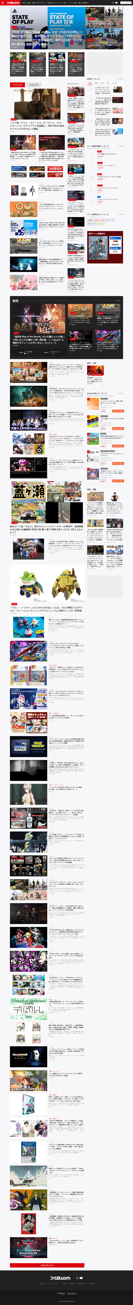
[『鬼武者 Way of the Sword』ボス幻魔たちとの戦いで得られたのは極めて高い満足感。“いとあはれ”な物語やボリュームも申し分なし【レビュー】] (23, 142)
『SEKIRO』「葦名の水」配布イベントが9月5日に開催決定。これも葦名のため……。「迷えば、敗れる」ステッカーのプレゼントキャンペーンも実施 (66, 813)
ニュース (70, 3)
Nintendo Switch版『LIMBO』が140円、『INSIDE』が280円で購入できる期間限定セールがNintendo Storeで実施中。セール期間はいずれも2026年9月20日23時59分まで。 (66, 770)
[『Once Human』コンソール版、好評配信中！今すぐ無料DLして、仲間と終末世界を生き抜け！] (28, 1247)
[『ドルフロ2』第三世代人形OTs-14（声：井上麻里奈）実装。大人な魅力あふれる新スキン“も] (28, 794)
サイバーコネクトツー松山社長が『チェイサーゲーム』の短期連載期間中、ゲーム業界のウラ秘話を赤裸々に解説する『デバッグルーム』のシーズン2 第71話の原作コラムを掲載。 (66, 1009)
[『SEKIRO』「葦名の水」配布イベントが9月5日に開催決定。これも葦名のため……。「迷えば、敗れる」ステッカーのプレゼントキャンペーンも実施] (28, 818)
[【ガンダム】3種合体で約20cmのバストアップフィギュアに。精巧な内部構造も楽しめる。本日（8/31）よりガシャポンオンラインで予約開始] (28, 865)
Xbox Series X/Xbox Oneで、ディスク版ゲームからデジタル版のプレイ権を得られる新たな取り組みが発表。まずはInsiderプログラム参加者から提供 (76, 233)
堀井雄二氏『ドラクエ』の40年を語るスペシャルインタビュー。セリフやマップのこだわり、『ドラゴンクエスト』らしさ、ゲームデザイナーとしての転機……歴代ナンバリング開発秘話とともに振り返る (114, 508)
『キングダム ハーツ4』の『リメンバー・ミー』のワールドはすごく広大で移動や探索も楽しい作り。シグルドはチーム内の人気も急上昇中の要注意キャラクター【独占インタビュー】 (76, 207)
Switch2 (28, 3)
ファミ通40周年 (55, 713)
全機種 (90, 220)
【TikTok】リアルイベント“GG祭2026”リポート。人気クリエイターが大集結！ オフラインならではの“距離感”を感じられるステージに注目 (66, 415)
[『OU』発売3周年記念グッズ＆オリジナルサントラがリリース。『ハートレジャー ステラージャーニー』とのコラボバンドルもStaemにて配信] (23, 209)
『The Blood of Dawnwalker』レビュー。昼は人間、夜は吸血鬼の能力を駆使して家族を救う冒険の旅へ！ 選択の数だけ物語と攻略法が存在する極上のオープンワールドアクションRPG (52, 156)
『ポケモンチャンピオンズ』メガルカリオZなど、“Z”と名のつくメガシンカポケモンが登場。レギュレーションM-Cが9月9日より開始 (108, 345)
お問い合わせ (42, 1283)
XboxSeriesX (100, 224)
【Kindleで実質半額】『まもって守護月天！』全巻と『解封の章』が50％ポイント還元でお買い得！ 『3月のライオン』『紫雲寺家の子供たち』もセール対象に (66, 1123)
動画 (75, 3)
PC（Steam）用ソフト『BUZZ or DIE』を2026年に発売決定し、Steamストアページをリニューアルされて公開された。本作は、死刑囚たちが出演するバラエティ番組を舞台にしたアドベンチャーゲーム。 (66, 961)
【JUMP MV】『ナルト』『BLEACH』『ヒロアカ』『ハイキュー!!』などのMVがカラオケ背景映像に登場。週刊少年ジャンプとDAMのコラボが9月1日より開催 (66, 980)
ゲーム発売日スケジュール (98, 214)
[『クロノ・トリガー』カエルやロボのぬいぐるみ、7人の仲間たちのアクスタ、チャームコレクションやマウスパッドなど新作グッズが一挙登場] (47, 583)
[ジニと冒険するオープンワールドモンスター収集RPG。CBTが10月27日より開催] (28, 1080)
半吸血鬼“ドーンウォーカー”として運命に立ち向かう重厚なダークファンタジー (95, 381)
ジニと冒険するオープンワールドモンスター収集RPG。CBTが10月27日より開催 (66, 1075)
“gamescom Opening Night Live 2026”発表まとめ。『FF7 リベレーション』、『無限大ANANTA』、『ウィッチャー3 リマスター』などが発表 (114, 535)
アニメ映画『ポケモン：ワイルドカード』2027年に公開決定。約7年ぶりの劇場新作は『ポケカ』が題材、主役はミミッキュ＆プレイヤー (66, 836)
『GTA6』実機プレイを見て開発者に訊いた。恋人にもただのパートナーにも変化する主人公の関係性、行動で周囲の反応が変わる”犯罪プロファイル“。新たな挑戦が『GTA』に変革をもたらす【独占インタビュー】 (76, 103)
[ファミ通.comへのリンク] (13, 3)
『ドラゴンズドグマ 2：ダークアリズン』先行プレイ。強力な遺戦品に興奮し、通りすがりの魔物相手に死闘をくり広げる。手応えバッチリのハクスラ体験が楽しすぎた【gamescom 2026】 (76, 284)
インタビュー (91, 19)
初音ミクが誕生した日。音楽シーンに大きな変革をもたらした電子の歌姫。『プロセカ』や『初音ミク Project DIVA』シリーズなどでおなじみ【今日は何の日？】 (66, 1099)
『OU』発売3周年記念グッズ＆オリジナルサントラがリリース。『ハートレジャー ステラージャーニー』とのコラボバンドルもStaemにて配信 (51, 206)
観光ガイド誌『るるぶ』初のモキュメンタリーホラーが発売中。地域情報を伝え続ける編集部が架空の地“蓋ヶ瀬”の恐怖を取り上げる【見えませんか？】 (46, 529)
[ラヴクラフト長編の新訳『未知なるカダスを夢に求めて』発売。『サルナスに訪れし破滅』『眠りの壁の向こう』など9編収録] (28, 1152)
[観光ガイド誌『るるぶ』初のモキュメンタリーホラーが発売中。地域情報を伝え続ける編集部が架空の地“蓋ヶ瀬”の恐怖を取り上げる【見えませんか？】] (47, 502)
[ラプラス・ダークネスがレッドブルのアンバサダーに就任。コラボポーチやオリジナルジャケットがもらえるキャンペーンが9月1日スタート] (28, 698)
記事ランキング (93, 79)
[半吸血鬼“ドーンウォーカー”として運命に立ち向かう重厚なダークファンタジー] (95, 370)
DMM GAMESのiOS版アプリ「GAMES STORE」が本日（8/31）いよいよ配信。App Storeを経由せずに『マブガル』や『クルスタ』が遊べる (51, 280)
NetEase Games (53, 1245)
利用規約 (64, 1283)
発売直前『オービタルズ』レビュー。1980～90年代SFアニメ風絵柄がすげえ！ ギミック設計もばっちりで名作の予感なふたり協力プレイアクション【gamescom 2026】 (57, 67)
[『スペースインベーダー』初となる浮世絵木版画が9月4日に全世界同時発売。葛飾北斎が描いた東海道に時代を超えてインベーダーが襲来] (28, 746)
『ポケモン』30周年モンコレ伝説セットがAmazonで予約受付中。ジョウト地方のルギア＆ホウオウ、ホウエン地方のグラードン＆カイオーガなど (66, 669)
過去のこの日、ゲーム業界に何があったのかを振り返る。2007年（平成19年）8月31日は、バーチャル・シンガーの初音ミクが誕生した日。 (66, 1103)
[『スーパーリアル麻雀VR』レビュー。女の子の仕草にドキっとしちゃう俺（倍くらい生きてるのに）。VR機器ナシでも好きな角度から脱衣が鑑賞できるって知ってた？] (95, 496)
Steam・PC (91, 224)
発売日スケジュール (53, 3)
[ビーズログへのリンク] (72, 1293)
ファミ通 (51, 720)
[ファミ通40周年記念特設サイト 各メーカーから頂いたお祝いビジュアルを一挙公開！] (28, 722)
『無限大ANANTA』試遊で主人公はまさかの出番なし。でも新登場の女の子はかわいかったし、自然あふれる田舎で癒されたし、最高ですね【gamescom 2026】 (18, 67)
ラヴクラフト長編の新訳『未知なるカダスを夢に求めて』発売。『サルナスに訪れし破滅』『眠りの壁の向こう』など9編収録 (66, 1147)
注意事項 (72, 1283)
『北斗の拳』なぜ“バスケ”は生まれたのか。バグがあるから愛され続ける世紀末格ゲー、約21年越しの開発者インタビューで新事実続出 (76, 128)
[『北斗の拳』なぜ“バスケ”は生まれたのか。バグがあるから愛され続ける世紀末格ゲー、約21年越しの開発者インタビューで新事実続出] (76, 117)
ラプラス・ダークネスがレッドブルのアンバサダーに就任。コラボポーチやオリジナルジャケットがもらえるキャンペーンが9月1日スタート (66, 693)
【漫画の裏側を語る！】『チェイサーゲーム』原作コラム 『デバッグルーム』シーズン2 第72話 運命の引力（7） (66, 1003)
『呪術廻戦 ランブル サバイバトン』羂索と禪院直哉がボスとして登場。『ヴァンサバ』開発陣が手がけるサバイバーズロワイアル (66, 1194)
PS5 (38, 3)
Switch (34, 3)
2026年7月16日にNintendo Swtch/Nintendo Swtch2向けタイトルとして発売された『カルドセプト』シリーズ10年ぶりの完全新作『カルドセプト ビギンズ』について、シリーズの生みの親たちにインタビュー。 (66, 890)
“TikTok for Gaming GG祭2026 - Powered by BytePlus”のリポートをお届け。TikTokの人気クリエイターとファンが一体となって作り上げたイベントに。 (66, 420)
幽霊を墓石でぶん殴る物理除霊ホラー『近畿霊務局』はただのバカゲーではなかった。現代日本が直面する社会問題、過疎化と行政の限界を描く (51, 261)
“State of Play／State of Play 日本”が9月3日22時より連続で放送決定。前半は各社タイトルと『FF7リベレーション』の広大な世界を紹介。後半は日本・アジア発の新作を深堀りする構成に (47, 38)
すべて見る (120, 78)
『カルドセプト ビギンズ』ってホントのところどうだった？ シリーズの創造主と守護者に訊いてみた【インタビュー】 (103, 23)
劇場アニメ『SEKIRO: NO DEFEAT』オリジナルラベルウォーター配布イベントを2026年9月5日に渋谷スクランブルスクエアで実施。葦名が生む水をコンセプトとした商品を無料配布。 (66, 818)
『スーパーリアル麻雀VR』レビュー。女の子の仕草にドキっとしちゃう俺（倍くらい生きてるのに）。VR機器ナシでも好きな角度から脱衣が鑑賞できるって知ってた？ (95, 508)
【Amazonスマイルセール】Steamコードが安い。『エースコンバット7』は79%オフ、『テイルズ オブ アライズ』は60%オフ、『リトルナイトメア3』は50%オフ (66, 438)
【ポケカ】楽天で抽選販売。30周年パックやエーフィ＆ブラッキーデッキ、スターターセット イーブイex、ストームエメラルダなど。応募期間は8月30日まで (95, 535)
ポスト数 (114, 83)
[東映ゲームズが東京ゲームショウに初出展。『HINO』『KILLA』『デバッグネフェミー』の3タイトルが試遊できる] (28, 1176)
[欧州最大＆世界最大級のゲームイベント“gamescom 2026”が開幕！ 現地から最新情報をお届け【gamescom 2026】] (76, 248)
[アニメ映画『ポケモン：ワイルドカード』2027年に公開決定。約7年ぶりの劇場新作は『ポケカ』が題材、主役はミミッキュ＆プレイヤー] (28, 842)
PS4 (113, 220)
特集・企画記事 (82, 3)
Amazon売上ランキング (97, 393)
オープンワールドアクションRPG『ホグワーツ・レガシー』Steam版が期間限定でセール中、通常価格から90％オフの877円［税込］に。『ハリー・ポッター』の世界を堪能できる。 (66, 913)
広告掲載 (91, 1283)
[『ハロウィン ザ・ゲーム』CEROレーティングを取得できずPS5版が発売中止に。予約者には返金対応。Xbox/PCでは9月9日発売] (28, 1056)
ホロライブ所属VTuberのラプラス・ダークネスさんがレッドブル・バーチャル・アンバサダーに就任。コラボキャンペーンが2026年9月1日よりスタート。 (66, 699)
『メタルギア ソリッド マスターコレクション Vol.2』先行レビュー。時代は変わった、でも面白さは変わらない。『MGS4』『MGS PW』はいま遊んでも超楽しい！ (95, 561)
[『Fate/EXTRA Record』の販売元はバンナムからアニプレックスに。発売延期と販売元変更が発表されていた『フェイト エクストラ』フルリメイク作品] (28, 937)
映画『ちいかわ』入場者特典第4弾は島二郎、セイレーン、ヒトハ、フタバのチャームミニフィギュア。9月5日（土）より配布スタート (66, 622)
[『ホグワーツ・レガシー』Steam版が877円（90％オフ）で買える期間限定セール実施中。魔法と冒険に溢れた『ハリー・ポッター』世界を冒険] (28, 913)
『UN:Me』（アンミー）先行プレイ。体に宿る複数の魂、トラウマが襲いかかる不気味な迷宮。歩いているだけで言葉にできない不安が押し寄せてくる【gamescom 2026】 (76, 180)
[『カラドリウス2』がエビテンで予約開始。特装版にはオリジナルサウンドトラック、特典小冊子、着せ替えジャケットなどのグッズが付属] (23, 191)
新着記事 (33, 84)
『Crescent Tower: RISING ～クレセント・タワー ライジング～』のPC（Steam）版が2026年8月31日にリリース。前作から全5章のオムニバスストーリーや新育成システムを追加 (66, 468)
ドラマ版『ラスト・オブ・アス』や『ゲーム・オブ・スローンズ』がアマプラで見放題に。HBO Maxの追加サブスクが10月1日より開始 (37, 125)
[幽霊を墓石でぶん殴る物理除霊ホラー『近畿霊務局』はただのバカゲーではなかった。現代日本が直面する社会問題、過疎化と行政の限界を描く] (23, 264)
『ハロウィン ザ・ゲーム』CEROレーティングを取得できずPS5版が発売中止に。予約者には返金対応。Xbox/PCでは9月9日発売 (66, 1051)
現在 (90, 83)
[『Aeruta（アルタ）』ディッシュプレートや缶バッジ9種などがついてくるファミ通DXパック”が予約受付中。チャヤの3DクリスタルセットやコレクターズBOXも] (28, 372)
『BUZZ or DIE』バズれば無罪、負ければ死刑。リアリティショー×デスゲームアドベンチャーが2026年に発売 (66, 956)
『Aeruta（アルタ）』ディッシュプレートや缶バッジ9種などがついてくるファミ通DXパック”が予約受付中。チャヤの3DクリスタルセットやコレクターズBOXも (66, 367)
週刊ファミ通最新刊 (97, 233)
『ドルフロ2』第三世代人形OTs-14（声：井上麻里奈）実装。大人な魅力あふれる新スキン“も (65, 788)
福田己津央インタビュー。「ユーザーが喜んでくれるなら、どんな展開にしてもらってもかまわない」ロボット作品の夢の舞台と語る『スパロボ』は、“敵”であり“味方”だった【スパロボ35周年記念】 (114, 561)
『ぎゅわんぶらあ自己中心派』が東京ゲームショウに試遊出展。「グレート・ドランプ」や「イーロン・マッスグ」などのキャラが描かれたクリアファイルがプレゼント (66, 543)
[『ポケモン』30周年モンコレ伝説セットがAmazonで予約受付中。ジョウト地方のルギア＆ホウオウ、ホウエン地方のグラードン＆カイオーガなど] (28, 674)
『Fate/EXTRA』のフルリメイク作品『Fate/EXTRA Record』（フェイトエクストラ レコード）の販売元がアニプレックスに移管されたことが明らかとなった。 (66, 937)
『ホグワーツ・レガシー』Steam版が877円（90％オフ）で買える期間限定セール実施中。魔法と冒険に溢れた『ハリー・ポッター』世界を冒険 (66, 908)
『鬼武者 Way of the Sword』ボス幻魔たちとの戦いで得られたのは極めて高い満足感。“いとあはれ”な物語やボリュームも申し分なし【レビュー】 (23, 155)
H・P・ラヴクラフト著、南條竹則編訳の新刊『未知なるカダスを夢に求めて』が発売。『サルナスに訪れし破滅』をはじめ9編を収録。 (66, 1151)
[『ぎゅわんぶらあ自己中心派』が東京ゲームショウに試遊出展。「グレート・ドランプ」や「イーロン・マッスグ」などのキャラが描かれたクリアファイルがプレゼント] (28, 549)
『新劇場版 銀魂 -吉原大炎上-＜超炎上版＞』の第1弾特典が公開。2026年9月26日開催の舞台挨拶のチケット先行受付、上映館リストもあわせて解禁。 (66, 1033)
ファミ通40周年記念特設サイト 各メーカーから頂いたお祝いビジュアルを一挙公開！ (66, 717)
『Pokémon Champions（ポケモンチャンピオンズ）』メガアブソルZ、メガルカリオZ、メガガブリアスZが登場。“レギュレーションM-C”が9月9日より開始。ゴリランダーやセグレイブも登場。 (66, 651)
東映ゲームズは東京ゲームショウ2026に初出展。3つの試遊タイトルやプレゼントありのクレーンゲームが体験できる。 (66, 1175)
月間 (107, 83)
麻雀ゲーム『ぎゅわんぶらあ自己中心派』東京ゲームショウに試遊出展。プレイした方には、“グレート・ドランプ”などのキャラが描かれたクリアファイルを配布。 (66, 549)
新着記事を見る (47, 1265)
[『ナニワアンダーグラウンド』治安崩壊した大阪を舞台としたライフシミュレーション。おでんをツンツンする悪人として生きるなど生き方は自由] (23, 246)
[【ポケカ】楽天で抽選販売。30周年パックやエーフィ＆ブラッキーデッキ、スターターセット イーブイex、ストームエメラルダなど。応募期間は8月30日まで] (95, 523)
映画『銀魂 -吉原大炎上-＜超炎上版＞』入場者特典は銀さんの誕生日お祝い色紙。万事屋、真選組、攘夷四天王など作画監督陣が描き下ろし (66, 1027)
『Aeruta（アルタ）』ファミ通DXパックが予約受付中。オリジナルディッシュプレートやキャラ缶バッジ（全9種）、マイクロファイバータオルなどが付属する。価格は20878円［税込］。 (66, 372)
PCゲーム (43, 3)
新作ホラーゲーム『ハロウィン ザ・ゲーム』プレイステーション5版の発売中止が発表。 (66, 1056)
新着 (24, 3)
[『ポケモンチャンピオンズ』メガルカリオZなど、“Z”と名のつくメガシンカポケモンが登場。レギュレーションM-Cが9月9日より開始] (107, 337)
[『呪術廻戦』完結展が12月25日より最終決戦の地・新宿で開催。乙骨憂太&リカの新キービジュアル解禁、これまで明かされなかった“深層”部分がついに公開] (28, 1223)
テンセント (51, 1077)
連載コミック (52, 999)
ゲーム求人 (63, 3)
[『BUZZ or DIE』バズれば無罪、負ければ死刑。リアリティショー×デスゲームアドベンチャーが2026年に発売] (28, 961)
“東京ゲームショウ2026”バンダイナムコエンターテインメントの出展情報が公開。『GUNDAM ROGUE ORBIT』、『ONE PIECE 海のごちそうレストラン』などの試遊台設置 (66, 396)
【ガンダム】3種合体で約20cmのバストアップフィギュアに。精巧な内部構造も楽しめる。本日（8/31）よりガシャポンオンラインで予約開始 (66, 860)
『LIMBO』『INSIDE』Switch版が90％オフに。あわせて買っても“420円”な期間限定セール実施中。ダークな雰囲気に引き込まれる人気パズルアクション (66, 765)
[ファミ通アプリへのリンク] (61, 1293)
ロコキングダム (55, 1071)
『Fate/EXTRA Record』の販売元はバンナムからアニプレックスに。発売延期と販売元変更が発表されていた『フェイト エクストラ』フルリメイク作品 (66, 932)
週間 (102, 83)
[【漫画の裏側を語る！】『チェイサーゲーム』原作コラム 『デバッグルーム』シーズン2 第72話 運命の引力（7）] (28, 1009)
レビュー (90, 40)
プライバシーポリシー (54, 1283)
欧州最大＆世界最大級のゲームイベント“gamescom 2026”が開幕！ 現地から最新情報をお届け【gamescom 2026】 (76, 259)
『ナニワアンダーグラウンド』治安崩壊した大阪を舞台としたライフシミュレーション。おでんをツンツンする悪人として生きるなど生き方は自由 (51, 243)
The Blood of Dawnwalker (97, 374)
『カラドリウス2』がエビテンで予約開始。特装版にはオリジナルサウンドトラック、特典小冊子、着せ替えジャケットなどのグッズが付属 (51, 188)
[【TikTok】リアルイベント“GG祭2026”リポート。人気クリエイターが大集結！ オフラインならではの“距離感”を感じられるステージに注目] (28, 420)
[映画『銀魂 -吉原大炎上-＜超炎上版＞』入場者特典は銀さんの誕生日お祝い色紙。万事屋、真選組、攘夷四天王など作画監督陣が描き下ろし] (28, 1032)
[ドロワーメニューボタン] (2, 2)
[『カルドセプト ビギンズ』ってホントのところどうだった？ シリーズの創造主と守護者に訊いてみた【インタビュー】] (104, 17)
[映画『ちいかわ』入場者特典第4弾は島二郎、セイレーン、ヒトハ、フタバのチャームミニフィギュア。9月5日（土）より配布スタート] (28, 627)
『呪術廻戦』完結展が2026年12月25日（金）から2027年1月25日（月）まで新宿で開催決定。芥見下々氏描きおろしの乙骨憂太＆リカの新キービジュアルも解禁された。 (66, 1224)
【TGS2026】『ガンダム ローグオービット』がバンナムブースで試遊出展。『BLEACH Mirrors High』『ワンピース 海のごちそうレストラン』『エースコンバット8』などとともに (66, 391)
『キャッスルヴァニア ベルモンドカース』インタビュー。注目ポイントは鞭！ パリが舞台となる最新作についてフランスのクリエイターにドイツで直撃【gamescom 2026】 (75, 67)
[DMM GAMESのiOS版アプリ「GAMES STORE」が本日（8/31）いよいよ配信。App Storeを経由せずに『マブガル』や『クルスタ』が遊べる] (23, 282)
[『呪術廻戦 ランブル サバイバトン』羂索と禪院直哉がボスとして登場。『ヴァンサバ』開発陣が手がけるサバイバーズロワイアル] (28, 1199)
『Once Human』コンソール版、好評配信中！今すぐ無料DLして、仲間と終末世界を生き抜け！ (66, 1242)
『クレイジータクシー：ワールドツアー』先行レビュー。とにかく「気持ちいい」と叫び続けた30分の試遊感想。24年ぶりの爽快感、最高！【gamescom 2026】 (104, 44)
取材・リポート (16, 61)
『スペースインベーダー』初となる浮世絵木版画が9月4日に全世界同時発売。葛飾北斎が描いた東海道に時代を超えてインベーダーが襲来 (66, 741)
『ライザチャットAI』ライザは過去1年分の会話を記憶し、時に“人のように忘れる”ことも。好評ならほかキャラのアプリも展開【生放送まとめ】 (76, 154)
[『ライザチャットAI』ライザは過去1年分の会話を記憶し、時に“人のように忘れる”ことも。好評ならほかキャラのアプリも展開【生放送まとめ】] (76, 142)
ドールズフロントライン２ (57, 785)
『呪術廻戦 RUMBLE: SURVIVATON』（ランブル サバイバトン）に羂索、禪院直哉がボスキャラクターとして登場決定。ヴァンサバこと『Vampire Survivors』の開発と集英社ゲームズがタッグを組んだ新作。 (66, 1200)
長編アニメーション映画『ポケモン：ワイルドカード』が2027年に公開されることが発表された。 (66, 841)
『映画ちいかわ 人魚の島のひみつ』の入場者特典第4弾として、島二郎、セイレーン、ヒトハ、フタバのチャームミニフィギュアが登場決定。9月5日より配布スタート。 (66, 627)
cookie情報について (82, 1283)
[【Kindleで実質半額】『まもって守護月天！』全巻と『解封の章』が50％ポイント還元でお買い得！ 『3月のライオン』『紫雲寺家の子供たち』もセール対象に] (28, 1128)
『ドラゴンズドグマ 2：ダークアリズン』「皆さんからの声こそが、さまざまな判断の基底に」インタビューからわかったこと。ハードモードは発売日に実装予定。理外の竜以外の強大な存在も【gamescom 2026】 (37, 67)
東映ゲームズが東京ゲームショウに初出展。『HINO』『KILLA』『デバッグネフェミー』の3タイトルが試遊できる (66, 1170)
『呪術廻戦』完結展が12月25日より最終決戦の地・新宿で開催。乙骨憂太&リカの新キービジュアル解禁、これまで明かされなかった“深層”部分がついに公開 (66, 1218)
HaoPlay (51, 791)
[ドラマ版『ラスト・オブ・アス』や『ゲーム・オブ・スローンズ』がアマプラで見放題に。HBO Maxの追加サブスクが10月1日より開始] (37, 104)
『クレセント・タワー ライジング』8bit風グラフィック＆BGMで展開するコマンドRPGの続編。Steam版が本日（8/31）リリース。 (80, 345)
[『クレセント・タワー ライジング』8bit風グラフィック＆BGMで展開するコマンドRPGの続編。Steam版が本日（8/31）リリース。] (80, 337)
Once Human (54, 1238)
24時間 (96, 83)
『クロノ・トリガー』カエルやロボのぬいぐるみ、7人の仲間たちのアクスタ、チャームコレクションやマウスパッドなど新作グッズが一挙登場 (46, 609)
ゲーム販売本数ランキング (98, 146)
